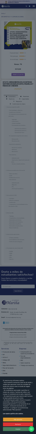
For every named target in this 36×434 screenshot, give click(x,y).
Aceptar (18, 429)
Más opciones (18, 419)
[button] (31, 429)
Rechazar (18, 424)
